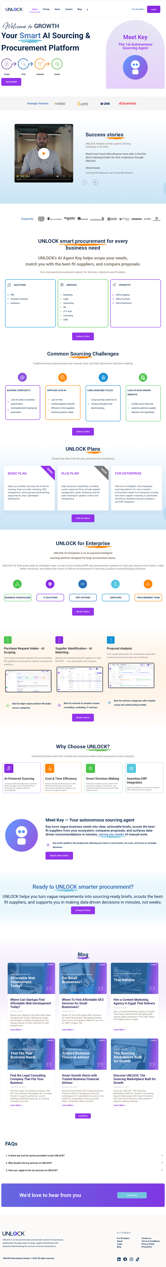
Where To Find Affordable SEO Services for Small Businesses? (83, 1003)
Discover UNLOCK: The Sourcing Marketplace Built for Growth (134, 1079)
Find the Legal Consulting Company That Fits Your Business (28, 1079)
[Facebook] (125, 1259)
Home (35, 9)
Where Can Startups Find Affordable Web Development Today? (30, 1003)
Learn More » (16, 1029)
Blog (80, 9)
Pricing (46, 9)
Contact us (146, 1238)
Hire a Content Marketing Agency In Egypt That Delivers (134, 1001)
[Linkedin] (119, 1259)
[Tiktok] (138, 1259)
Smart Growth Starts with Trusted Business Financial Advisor (80, 1079)
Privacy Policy (147, 1244)
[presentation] (84, 182)
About (57, 9)
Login (119, 1244)
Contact (68, 9)
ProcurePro (146, 1247)
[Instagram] (131, 1259)
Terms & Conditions (150, 1241)
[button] (83, 1115)
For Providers (138, 9)
